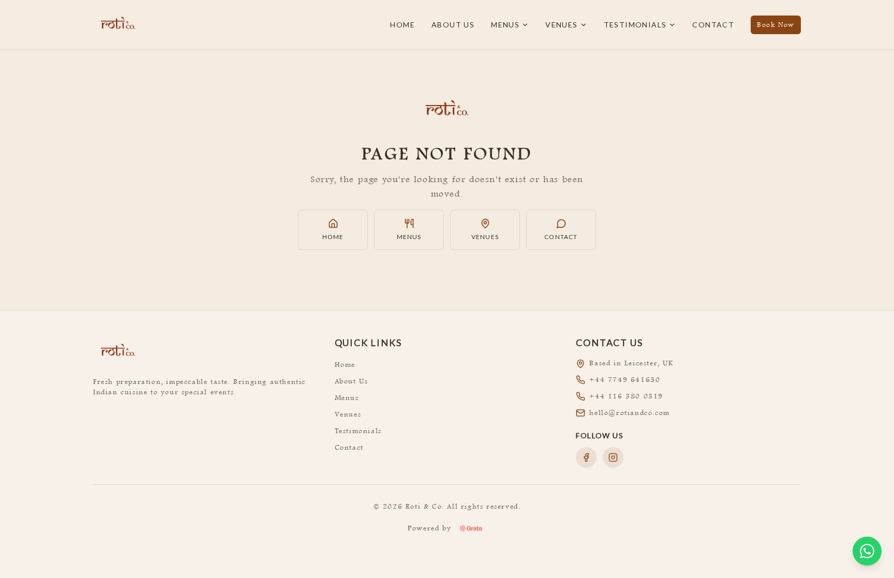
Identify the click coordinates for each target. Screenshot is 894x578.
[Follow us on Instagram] (613, 457)
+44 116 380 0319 (626, 396)
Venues (561, 24)
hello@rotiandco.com (629, 413)
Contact (713, 24)
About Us (452, 24)
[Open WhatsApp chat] (867, 551)
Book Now (776, 24)
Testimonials (635, 24)
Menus (505, 24)
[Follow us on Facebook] (586, 457)
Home (402, 24)
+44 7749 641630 (624, 379)
